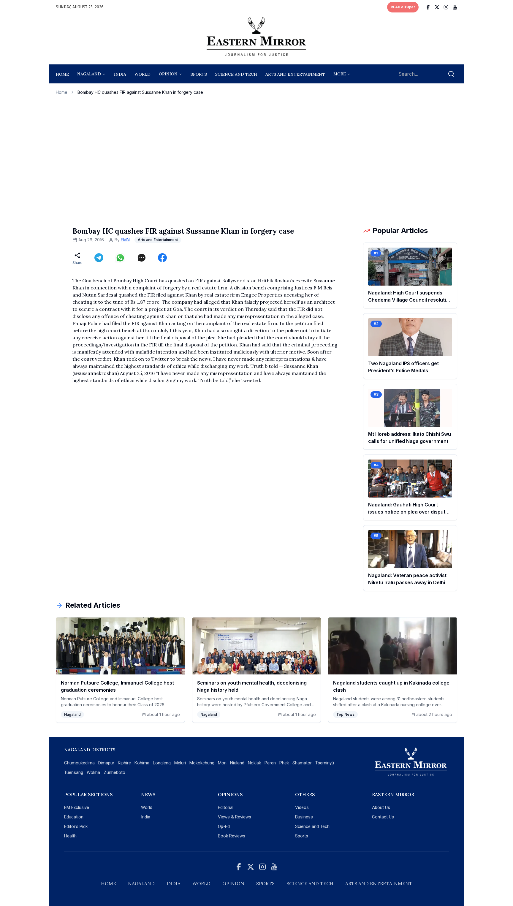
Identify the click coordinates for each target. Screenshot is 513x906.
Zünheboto (114, 772)
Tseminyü (324, 763)
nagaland (89, 74)
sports (199, 74)
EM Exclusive (76, 807)
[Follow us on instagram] (446, 7)
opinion (168, 74)
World (142, 74)
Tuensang (73, 772)
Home (62, 74)
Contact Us (383, 817)
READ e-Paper (403, 7)
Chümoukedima (79, 763)
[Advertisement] (256, 160)
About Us (381, 807)
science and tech (236, 74)
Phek (284, 763)
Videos (302, 807)
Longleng (162, 763)
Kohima (141, 763)
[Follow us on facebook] (428, 7)
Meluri (180, 763)
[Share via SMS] (141, 257)
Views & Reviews (234, 817)
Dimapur (106, 763)
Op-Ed (224, 826)
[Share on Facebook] (162, 257)
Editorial (225, 807)
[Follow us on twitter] (437, 7)
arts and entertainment (295, 74)
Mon (222, 763)
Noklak (254, 763)
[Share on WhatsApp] (120, 258)
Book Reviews (231, 836)
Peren (270, 763)
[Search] (451, 74)
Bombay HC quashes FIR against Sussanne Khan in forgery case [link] (140, 92)
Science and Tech (312, 826)
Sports (301, 836)
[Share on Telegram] (98, 257)
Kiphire (124, 763)
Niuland (237, 763)
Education (73, 817)
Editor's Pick (76, 826)
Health (70, 836)
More (339, 74)
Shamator (302, 763)
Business (304, 817)
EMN (125, 239)
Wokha (93, 772)
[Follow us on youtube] (454, 7)
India (120, 74)
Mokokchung (201, 763)
